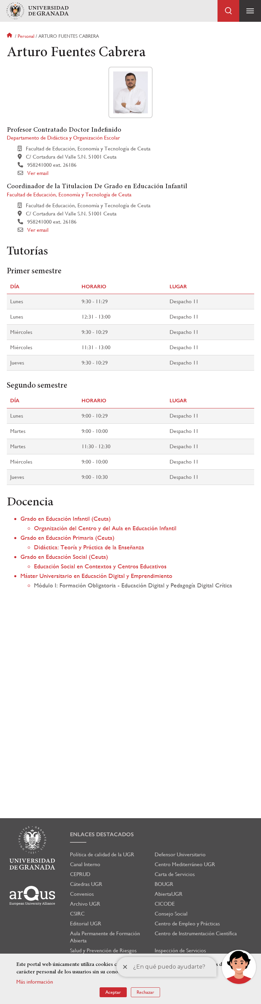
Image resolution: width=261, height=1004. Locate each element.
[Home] (37, 11)
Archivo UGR (85, 904)
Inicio (10, 36)
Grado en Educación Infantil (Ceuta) (65, 518)
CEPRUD (80, 874)
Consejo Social (171, 913)
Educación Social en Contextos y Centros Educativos (100, 566)
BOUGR (164, 884)
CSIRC (77, 913)
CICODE (165, 904)
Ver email (38, 173)
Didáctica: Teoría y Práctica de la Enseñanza (89, 547)
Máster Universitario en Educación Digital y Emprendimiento (96, 575)
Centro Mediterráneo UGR (185, 864)
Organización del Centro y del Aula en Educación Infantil (105, 528)
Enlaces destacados (102, 834)
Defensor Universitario (180, 854)
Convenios (82, 894)
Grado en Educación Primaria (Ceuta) (67, 537)
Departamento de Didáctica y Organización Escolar (63, 137)
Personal (26, 36)
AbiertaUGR (168, 894)
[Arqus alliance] (32, 895)
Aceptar (113, 992)
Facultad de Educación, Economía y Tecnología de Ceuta (69, 194)
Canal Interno (85, 864)
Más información (34, 981)
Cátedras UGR (86, 884)
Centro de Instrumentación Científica (196, 933)
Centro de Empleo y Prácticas (187, 923)
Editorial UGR (85, 923)
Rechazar (145, 992)
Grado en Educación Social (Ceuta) (64, 556)
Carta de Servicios (175, 874)
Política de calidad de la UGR (102, 854)
